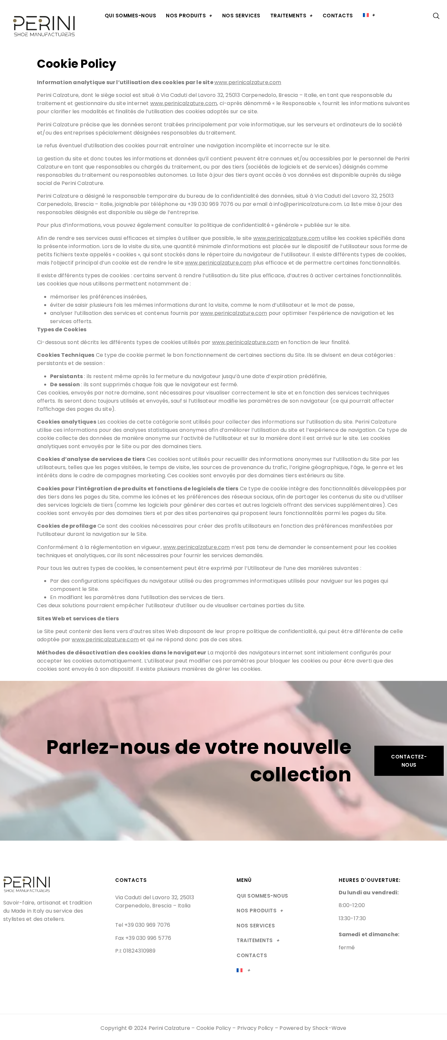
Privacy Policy (255, 1028)
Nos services (241, 15)
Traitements (288, 15)
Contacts (338, 15)
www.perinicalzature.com (247, 82)
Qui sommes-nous (130, 15)
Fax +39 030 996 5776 (143, 938)
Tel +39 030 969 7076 (142, 925)
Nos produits (186, 15)
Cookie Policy (213, 1028)
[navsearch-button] (432, 16)
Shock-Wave (330, 1028)
